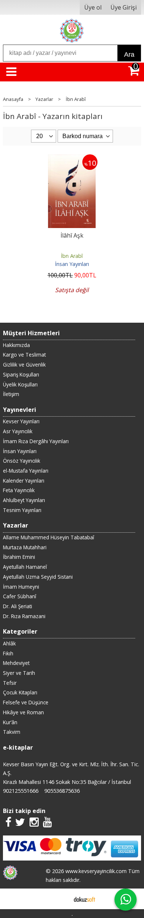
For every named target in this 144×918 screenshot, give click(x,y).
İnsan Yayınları (72, 263)
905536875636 (62, 790)
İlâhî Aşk (72, 235)
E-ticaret (60, 899)
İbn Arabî (72, 255)
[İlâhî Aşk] (72, 159)
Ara (129, 54)
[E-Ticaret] (84, 899)
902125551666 (20, 790)
